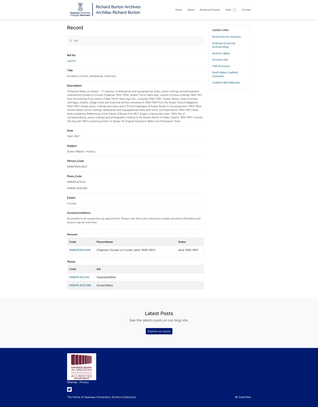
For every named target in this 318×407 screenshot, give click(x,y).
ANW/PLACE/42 (79, 277)
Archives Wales (221, 53)
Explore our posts (159, 331)
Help (228, 9)
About (190, 9)
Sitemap (72, 382)
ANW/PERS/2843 (80, 250)
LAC (76, 40)
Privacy (84, 382)
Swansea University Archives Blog (223, 45)
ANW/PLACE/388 (80, 285)
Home (178, 9)
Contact (246, 9)
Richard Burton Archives (226, 36)
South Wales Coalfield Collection (225, 74)
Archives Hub (220, 59)
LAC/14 (71, 61)
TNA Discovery (221, 66)
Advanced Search (210, 9)
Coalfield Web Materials (226, 82)
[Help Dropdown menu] (234, 10)
